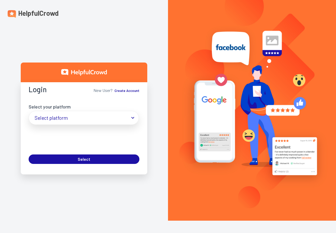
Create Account (126, 91)
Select (84, 159)
